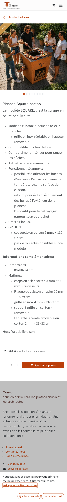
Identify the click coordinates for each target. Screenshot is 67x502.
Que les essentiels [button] (29, 496)
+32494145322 (16, 464)
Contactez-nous (15, 451)
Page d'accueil (14, 447)
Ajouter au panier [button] (45, 365)
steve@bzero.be (18, 468)
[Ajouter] (17, 365)
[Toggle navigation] (60, 5)
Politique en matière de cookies (20, 485)
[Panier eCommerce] (53, 5)
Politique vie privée (17, 456)
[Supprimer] (6, 365)
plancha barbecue (18, 17)
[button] (3, 57)
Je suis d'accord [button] (53, 496)
